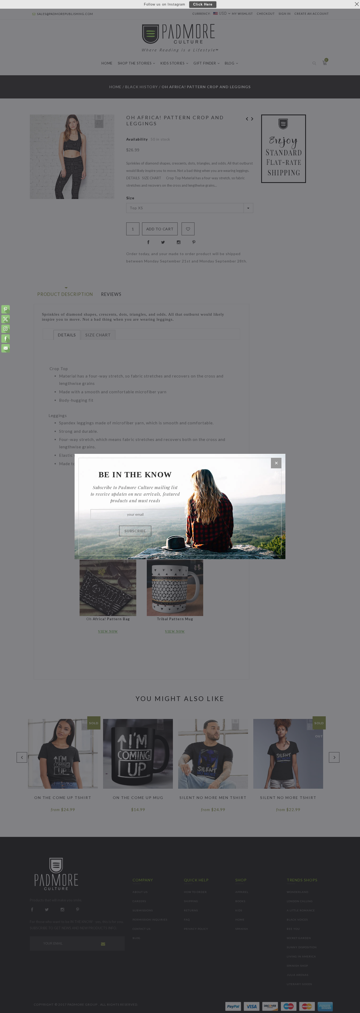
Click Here (202, 5)
